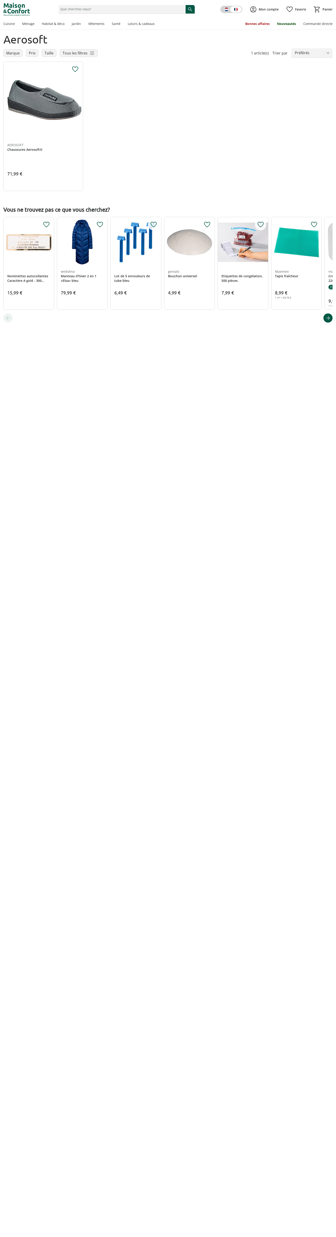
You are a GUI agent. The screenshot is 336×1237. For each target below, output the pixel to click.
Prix (32, 53)
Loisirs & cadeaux (141, 24)
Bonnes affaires (257, 24)
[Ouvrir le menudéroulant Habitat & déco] (66, 24)
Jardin (76, 24)
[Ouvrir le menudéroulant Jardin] (83, 24)
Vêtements (96, 24)
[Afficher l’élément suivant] (328, 318)
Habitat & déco (53, 24)
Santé (116, 24)
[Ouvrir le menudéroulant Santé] (122, 24)
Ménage (28, 24)
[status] (121, 9)
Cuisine (9, 24)
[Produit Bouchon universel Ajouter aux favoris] (207, 224)
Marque (13, 53)
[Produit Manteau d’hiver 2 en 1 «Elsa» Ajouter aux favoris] (100, 224)
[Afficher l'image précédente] (9, 101)
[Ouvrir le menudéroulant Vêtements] (106, 24)
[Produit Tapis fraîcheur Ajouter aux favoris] (314, 224)
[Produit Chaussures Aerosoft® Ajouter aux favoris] (75, 69)
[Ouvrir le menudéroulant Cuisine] (17, 24)
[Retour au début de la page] (330, 1204)
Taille (49, 53)
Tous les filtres (75, 53)
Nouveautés (286, 24)
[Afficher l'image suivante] (77, 101)
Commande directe (318, 24)
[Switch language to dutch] (231, 9)
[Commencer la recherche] (190, 9)
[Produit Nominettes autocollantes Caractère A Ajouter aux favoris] (46, 224)
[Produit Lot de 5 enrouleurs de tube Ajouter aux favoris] (153, 224)
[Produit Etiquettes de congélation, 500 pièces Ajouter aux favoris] (260, 224)
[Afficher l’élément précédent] (8, 318)
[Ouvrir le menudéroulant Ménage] (36, 24)
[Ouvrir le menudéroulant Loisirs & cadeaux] (156, 24)
